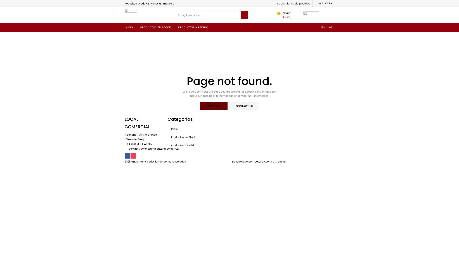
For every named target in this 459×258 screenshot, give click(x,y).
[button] (292, 3)
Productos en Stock (155, 27)
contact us (244, 106)
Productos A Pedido (193, 27)
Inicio (129, 27)
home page (213, 106)
